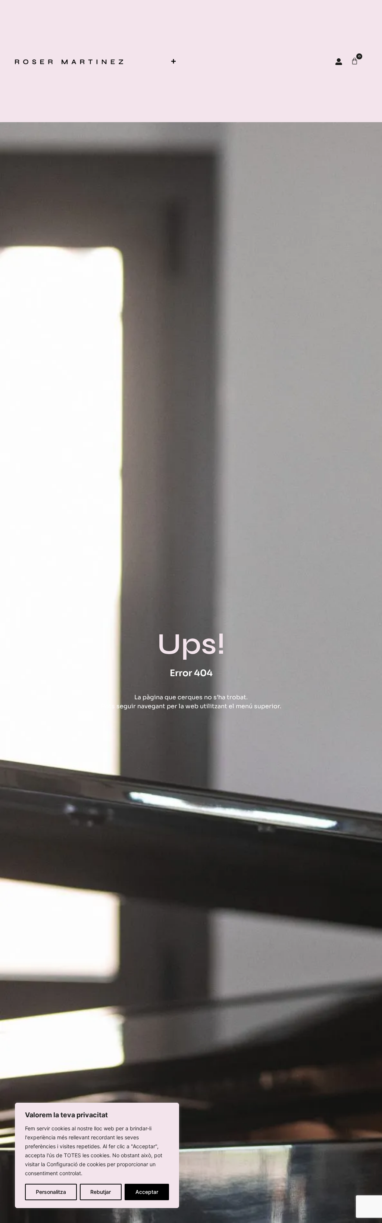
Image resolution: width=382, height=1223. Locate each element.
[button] (173, 61)
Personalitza (51, 1192)
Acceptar (146, 1192)
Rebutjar (100, 1192)
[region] (97, 1155)
